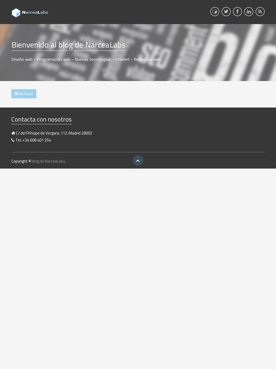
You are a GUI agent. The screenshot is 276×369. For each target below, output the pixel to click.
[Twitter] (226, 13)
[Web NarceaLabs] (215, 12)
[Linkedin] (249, 13)
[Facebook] (237, 13)
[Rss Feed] (260, 13)
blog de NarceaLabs (48, 161)
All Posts (25, 93)
